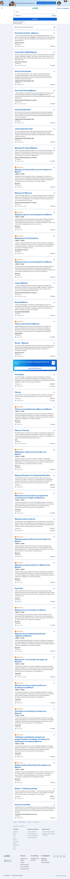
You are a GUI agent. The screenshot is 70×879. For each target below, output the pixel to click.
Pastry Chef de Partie (23, 71)
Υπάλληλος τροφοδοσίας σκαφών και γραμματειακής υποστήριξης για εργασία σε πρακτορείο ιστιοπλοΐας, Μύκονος (32, 739)
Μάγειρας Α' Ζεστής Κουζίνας (26, 238)
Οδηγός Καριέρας (45, 862)
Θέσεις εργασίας (25, 864)
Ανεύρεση (35, 19)
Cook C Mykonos (21, 283)
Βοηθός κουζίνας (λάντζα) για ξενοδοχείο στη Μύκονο (33, 766)
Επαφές (22, 862)
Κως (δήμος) (16, 841)
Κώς (14, 837)
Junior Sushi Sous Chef (24, 129)
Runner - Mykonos (22, 343)
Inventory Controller (22, 805)
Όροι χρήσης (7, 875)
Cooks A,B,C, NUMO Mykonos (26, 52)
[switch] (55, 27)
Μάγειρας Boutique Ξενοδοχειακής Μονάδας (32, 475)
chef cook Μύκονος (32, 831)
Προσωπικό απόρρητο (17, 875)
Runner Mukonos (21, 302)
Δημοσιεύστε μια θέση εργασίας (46, 3)
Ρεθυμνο (15, 839)
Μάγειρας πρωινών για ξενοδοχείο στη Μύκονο (33, 215)
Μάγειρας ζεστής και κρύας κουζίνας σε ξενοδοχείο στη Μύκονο (30, 686)
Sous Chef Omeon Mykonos (25, 91)
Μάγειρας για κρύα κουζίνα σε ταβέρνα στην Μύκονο (32, 566)
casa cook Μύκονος (32, 837)
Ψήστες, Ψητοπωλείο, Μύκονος (27, 324)
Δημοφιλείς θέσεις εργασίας (48, 831)
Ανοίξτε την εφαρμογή (63, 8)
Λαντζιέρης (19, 374)
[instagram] (57, 856)
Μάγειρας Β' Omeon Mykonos (26, 148)
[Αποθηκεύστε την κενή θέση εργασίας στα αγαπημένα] (54, 33)
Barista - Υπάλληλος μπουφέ (26, 788)
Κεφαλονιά (15, 831)
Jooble (64, 875)
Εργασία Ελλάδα (25, 869)
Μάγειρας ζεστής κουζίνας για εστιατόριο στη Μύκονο (33, 171)
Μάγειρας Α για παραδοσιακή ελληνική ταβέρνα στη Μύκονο (30, 635)
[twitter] (61, 856)
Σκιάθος (15, 843)
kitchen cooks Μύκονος (33, 835)
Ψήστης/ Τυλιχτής (22, 430)
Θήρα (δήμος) (16, 845)
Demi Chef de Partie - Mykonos (26, 33)
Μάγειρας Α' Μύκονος (23, 193)
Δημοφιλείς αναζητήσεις (19, 826)
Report (53, 46)
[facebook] (54, 856)
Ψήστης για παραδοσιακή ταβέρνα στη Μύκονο (33, 409)
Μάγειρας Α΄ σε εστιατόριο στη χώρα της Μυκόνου (31, 661)
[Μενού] (2, 8)
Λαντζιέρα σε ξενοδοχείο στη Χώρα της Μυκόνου (30, 712)
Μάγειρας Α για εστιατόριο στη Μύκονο (30, 610)
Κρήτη (14, 833)
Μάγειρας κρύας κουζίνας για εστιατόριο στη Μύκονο (33, 540)
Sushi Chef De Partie (23, 110)
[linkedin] (64, 856)
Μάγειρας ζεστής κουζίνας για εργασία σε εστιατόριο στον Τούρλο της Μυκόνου (31, 497)
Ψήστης (18, 392)
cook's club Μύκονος (32, 833)
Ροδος (14, 835)
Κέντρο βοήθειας (25, 866)
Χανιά (14, 847)
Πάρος (14, 849)
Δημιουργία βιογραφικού (35, 368)
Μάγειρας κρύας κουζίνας (25, 519)
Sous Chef (19, 588)
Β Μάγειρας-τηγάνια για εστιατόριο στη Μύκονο (30, 453)
